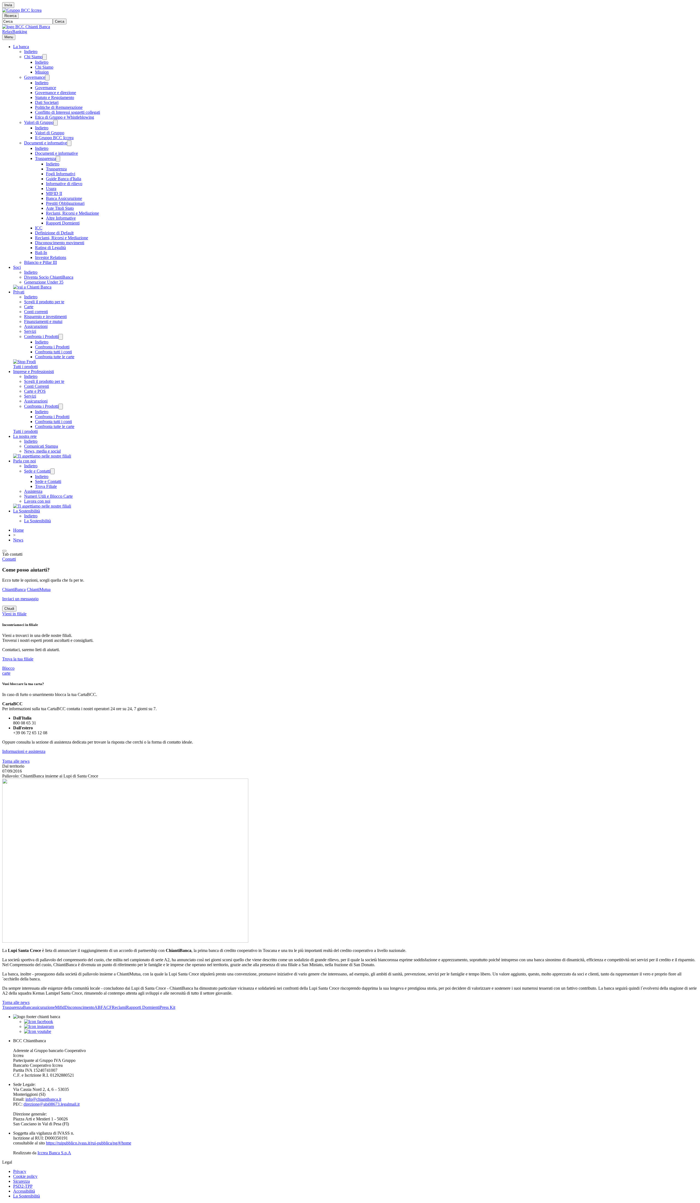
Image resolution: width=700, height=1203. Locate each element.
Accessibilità (24, 1191)
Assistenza (33, 491)
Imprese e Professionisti (33, 371)
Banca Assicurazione (64, 198)
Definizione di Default (54, 233)
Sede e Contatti (37, 471)
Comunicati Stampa (41, 446)
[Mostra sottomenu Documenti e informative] (69, 143)
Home (18, 530)
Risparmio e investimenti (45, 316)
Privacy (19, 1171)
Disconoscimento (79, 1007)
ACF (107, 1007)
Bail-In (41, 252)
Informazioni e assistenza (23, 751)
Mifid (60, 1007)
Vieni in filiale (14, 613)
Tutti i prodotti (25, 366)
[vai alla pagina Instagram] (39, 1026)
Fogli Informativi (60, 173)
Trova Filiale (46, 486)
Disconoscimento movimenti (59, 242)
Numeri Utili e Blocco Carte (48, 496)
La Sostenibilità (26, 511)
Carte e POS (35, 391)
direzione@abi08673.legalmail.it (52, 1104)
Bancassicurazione (39, 1007)
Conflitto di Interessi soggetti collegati (67, 112)
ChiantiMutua (39, 589)
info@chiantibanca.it (43, 1099)
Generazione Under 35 (43, 282)
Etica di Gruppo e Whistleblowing (64, 117)
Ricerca (10, 16)
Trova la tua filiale (17, 659)
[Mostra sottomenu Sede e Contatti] (52, 471)
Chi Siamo (33, 56)
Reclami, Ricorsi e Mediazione (72, 213)
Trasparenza (45, 158)
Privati (18, 292)
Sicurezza (21, 1181)
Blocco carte (8, 670)
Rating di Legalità (50, 247)
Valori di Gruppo (38, 122)
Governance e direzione (55, 92)
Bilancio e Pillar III (40, 262)
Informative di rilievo (64, 183)
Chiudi (9, 609)
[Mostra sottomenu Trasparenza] (58, 159)
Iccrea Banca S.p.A (54, 1152)
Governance (34, 77)
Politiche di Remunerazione (59, 107)
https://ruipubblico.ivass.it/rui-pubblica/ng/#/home (88, 1143)
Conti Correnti (36, 386)
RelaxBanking (14, 31)
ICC (38, 228)
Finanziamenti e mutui (43, 321)
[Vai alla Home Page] (26, 26)
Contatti (9, 559)
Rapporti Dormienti (63, 223)
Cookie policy (25, 1176)
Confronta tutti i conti (53, 351)
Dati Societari (47, 102)
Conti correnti (36, 311)
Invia (8, 5)
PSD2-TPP (23, 1186)
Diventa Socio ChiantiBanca (48, 277)
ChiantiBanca (14, 589)
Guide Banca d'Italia (63, 178)
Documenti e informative (45, 143)
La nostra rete (25, 436)
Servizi (30, 331)
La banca (21, 46)
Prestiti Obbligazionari (65, 203)
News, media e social (42, 451)
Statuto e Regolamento (54, 97)
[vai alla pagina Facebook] (38, 1021)
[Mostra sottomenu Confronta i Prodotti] (61, 337)
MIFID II (54, 193)
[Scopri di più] (32, 287)
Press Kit (167, 1007)
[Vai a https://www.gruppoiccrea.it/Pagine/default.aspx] (22, 10)
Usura (51, 188)
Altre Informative (61, 218)
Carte (28, 306)
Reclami (119, 1007)
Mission (42, 72)
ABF (98, 1007)
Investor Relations (50, 257)
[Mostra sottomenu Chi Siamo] (44, 57)
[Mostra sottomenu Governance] (47, 77)
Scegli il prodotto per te (44, 301)
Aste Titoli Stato (60, 208)
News (18, 540)
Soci (17, 267)
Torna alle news (16, 761)
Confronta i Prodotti (41, 336)
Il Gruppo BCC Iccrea (54, 137)
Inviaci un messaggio (20, 598)
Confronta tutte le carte (54, 356)
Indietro (30, 51)
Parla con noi (24, 461)
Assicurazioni (36, 326)
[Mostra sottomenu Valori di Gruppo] (55, 123)
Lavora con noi (37, 501)
